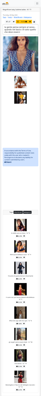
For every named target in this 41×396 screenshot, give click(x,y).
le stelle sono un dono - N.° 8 (20, 233)
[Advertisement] (20, 126)
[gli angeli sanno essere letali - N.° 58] (20, 334)
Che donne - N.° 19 (20, 363)
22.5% (20, 390)
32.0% (20, 279)
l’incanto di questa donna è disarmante (20, 276)
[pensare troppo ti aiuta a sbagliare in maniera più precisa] (20, 97)
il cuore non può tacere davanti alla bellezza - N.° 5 (20, 298)
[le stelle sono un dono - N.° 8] (20, 225)
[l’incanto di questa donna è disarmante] (20, 268)
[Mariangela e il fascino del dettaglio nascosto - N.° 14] (20, 377)
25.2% (20, 302)
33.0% (20, 257)
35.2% (20, 345)
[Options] (30, 21)
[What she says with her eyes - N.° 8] (20, 312)
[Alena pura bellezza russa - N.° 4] (20, 246)
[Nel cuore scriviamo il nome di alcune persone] (20, 82)
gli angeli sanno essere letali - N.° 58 (20, 342)
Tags (4, 17)
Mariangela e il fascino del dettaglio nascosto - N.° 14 (20, 386)
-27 (9, 22)
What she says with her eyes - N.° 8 (20, 321)
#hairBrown (18, 17)
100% (20, 324)
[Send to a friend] (13, 21)
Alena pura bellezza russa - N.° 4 (20, 254)
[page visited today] (24, 236)
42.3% (20, 236)
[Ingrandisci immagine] (18, 21)
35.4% (20, 366)
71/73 (23, 22)
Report (8, 162)
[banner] (5, 3)
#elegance (28, 17)
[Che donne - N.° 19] (20, 355)
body (10, 17)
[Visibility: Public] (34, 21)
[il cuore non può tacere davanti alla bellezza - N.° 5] (20, 289)
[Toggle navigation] (37, 3)
